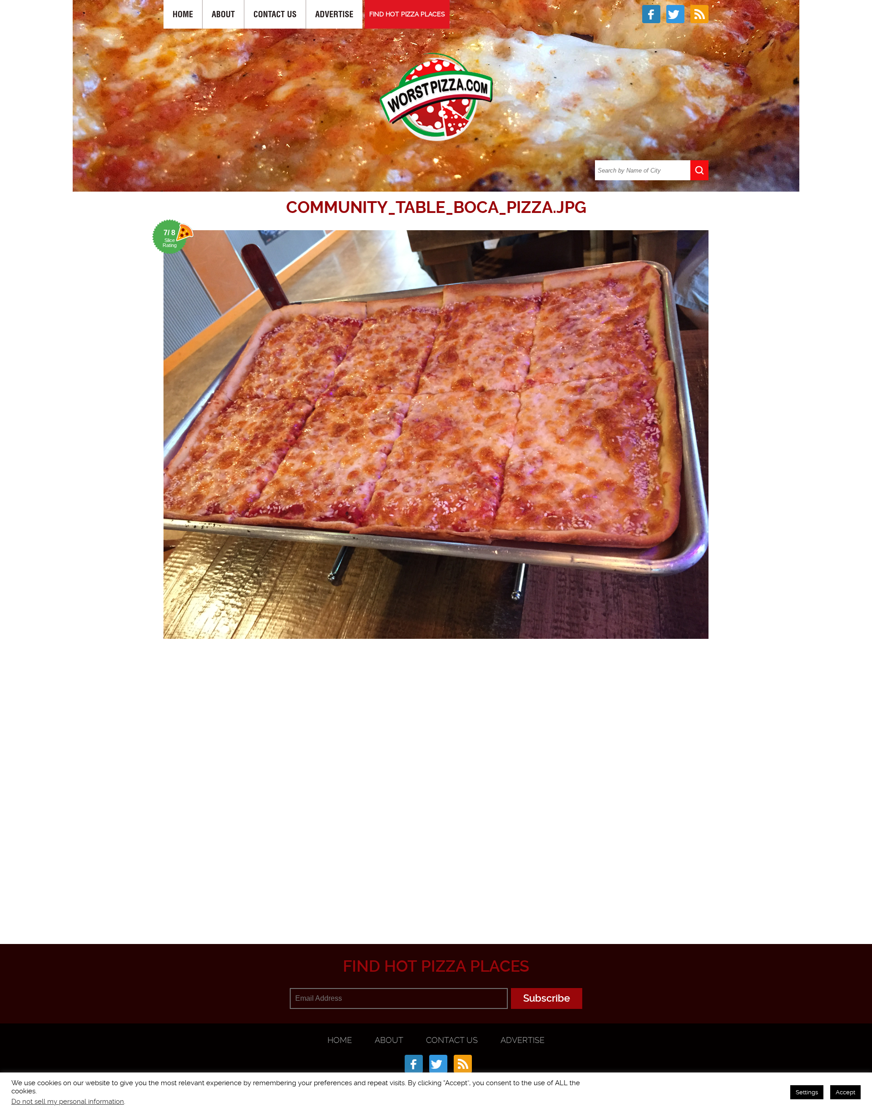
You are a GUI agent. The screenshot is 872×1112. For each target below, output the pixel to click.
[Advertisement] (436, 899)
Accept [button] (845, 1092)
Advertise (334, 14)
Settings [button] (807, 1092)
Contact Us (275, 14)
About (223, 14)
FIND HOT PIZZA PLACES (407, 14)
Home (183, 14)
